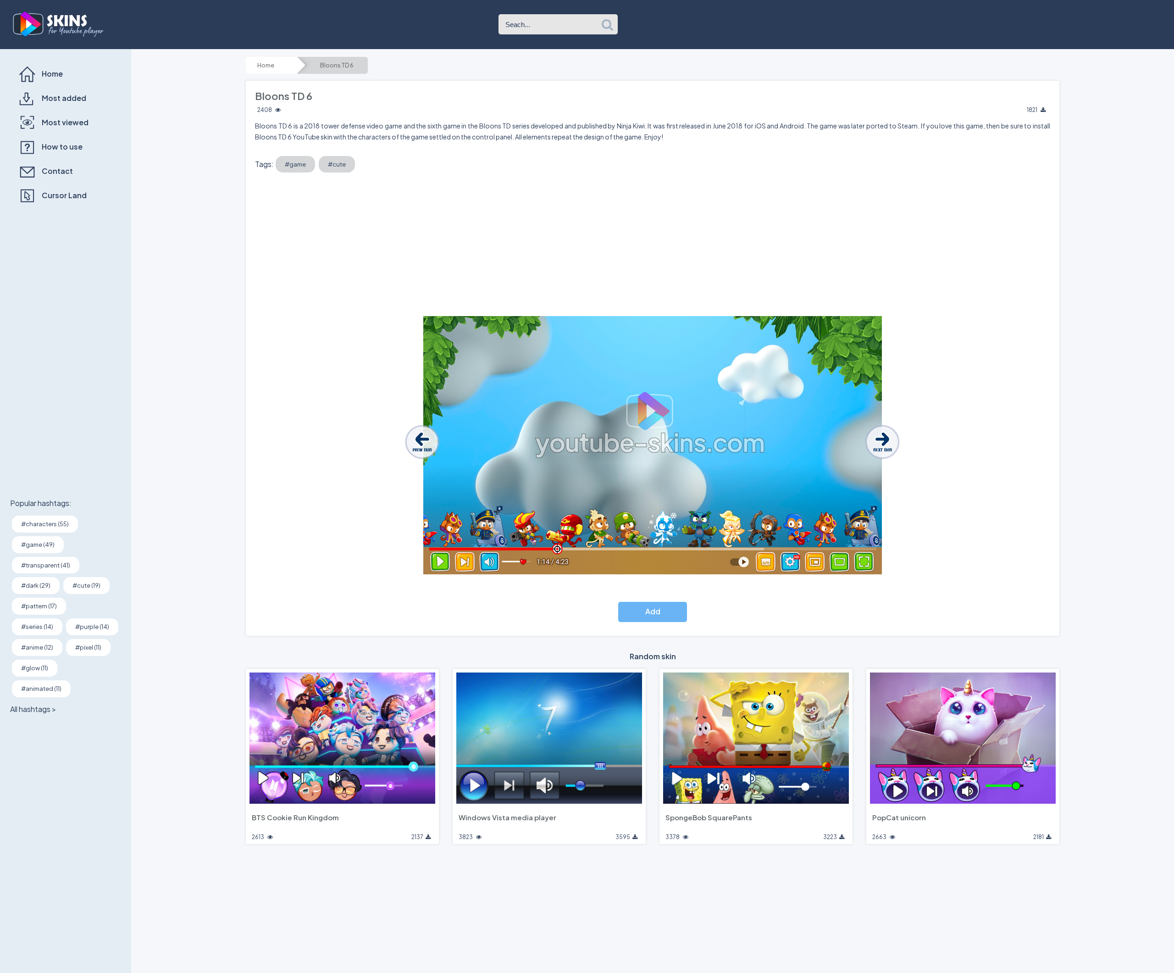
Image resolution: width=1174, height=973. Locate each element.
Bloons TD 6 (337, 65)
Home (265, 65)
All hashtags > (33, 709)
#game (295, 164)
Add (652, 611)
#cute (337, 164)
